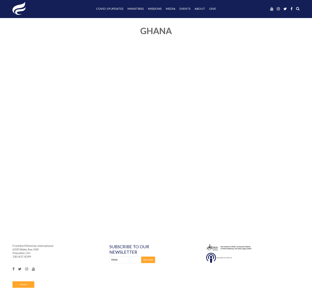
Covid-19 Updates (109, 8)
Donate (23, 284)
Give (212, 8)
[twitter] (285, 9)
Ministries (135, 8)
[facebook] (291, 9)
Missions (155, 8)
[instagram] (278, 9)
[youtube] (271, 9)
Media (170, 8)
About (200, 8)
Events (184, 8)
